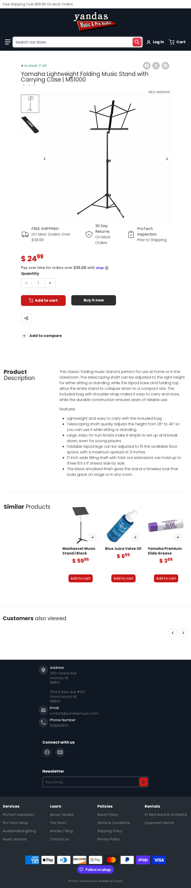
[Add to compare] (92, 537)
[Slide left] (44, 158)
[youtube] (60, 752)
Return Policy (107, 814)
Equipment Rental (159, 822)
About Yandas (62, 814)
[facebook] (47, 752)
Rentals (152, 806)
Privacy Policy (108, 839)
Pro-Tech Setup (15, 822)
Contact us (59, 839)
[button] (8, 42)
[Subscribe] (143, 781)
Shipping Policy (109, 831)
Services (11, 806)
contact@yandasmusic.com (74, 713)
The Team (58, 822)
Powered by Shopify (111, 881)
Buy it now (94, 300)
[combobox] (78, 42)
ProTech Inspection (18, 814)
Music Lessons (15, 839)
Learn (55, 806)
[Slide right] (167, 158)
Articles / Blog (61, 831)
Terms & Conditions (113, 822)
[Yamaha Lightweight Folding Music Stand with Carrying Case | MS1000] (30, 104)
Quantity (30, 273)
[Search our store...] (137, 42)
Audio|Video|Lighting (19, 831)
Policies (105, 806)
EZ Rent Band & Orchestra (166, 814)
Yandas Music (88, 881)
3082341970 (59, 725)
